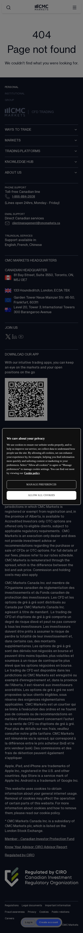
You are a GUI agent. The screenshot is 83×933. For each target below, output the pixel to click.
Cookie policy (32, 473)
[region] (41, 466)
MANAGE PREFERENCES (41, 484)
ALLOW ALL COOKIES (41, 495)
